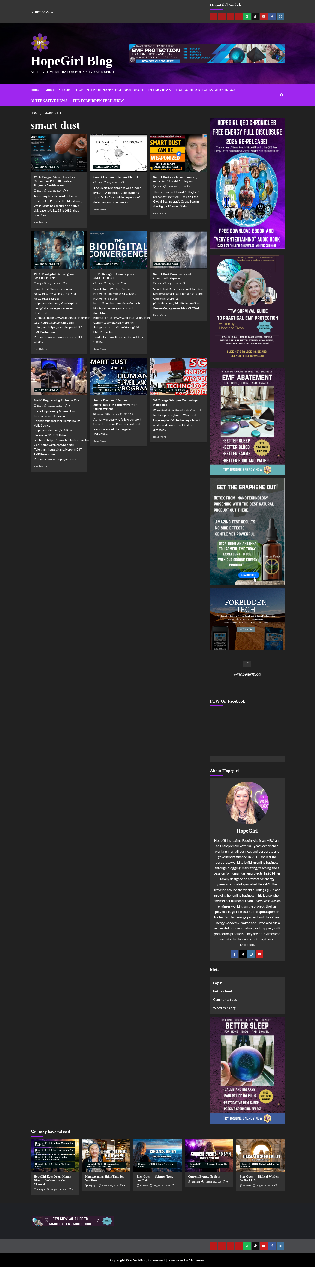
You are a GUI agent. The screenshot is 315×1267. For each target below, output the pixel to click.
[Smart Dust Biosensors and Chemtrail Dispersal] (178, 250)
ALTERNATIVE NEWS (49, 100)
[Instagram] (280, 16)
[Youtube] (264, 16)
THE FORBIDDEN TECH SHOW (98, 100)
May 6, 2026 (113, 182)
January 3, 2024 (56, 405)
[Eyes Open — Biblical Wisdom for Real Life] (260, 1155)
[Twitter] (243, 954)
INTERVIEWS (159, 90)
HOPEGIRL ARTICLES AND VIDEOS (205, 90)
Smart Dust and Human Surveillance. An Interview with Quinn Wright (115, 404)
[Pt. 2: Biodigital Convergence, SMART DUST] (118, 250)
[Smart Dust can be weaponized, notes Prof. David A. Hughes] (178, 153)
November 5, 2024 (176, 186)
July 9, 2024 (113, 283)
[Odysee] (230, 16)
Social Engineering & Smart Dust (57, 400)
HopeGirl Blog (71, 61)
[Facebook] (272, 16)
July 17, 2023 (122, 414)
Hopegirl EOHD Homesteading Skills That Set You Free (51, 1158)
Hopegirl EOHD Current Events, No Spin (54, 1151)
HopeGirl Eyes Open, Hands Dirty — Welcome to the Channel (52, 1180)
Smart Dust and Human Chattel (115, 177)
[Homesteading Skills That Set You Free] (106, 1155)
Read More (40, 222)
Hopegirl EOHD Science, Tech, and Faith (53, 1165)
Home (35, 90)
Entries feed (222, 991)
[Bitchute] (222, 16)
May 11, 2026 (55, 190)
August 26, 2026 (59, 1189)
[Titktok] (255, 16)
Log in (217, 983)
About (49, 90)
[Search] (282, 95)
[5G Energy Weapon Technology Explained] (178, 376)
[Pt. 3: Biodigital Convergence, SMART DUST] (59, 250)
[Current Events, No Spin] (209, 1155)
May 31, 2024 (174, 283)
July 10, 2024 (54, 283)
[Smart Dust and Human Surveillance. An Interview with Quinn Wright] (118, 376)
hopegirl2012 (103, 414)
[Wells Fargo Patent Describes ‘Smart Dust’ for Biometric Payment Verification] (59, 153)
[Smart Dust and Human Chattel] (118, 153)
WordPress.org (224, 1008)
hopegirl (41, 1189)
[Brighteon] (239, 16)
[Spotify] (247, 16)
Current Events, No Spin (204, 1176)
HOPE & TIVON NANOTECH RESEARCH (109, 90)
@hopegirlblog (247, 674)
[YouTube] (259, 954)
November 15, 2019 (185, 410)
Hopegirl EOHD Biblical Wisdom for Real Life (54, 1144)
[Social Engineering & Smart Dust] (59, 376)
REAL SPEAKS (177, 390)
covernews (175, 1260)
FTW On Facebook (227, 701)
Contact (65, 90)
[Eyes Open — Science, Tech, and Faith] (158, 1155)
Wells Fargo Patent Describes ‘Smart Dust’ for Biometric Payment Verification (54, 181)
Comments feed (225, 999)
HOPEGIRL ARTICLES (107, 390)
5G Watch (159, 390)
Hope (40, 190)
